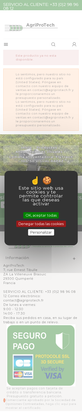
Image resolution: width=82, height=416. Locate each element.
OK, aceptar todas (41, 215)
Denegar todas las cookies (41, 224)
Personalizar (41, 232)
